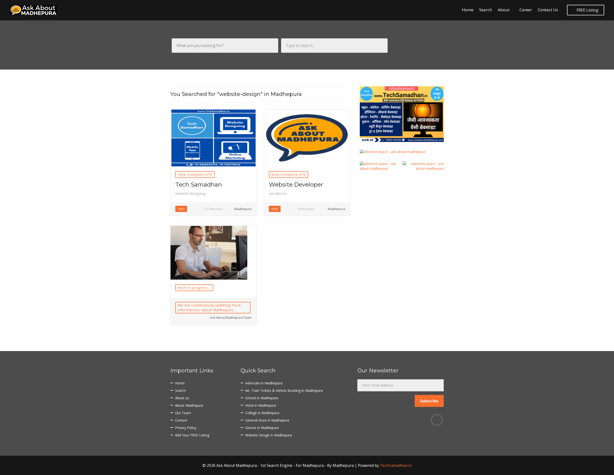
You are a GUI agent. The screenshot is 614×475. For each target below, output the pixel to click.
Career (526, 9)
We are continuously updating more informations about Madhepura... (209, 307)
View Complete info (195, 174)
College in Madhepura (262, 412)
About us (182, 398)
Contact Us (548, 9)
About (503, 9)
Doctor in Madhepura (262, 427)
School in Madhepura (261, 398)
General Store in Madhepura (267, 420)
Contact (181, 420)
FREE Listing (587, 10)
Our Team (183, 412)
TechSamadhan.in (396, 465)
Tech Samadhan (198, 184)
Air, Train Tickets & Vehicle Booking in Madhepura (284, 390)
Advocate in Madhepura (263, 383)
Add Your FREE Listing (192, 435)
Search (485, 9)
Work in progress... (194, 287)
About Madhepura (189, 405)
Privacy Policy (185, 427)
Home (467, 9)
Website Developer (296, 184)
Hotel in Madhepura (260, 405)
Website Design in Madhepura (268, 435)
